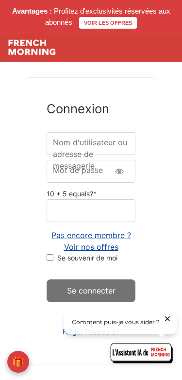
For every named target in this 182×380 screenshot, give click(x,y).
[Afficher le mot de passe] (119, 171)
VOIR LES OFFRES (108, 23)
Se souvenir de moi (87, 258)
